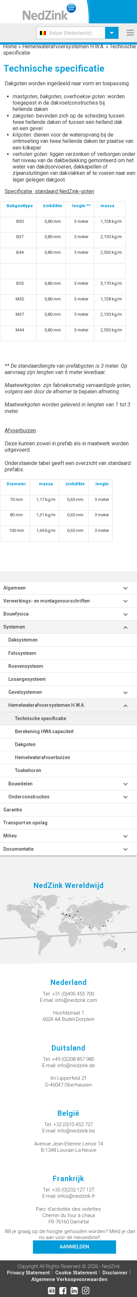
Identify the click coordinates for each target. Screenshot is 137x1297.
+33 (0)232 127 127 (73, 1190)
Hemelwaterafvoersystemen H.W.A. (63, 46)
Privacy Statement (28, 1272)
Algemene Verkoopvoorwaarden (69, 1279)
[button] (77, 33)
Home (10, 46)
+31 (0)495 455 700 (73, 994)
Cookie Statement (76, 1272)
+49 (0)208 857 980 (73, 1059)
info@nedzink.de (76, 1066)
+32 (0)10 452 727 (73, 1124)
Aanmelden (74, 1247)
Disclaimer (115, 1272)
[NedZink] (49, 11)
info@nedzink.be (76, 1131)
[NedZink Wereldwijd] (68, 925)
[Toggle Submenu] (125, 588)
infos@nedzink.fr (76, 1196)
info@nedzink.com (76, 1000)
